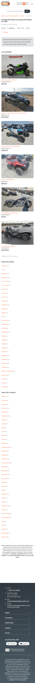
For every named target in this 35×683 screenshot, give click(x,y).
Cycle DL (3, 289)
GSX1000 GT (5, 324)
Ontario (3, 498)
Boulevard (4, 274)
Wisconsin (4, 537)
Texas (3, 521)
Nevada (3, 482)
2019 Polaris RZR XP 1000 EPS (10, 146)
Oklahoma (4, 494)
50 (23, 28)
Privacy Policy (22, 680)
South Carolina (5, 514)
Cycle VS (4, 297)
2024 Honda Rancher (7, 180)
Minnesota (4, 459)
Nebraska (4, 467)
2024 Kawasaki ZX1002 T (9, 80)
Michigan (4, 455)
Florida (3, 420)
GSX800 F (4, 352)
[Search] (27, 11)
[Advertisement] (17, 570)
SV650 (3, 383)
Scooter (3, 379)
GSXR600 (4, 363)
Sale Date (11, 28)
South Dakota (5, 517)
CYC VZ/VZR (5, 285)
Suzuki (22, 16)
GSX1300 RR (4, 332)
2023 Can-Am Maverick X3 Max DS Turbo (13, 113)
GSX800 (3, 348)
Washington (5, 533)
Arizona (3, 404)
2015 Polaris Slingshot (8, 246)
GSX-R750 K (5, 320)
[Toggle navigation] (32, 3)
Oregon (3, 502)
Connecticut (4, 416)
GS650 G (4, 309)
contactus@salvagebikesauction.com (18, 601)
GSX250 (3, 336)
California (4, 408)
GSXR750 (4, 367)
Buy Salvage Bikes (12, 16)
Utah (2, 525)
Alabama (4, 396)
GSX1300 (4, 328)
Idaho (3, 428)
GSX (2, 317)
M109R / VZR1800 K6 (7, 371)
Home (3, 16)
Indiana (3, 435)
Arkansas (4, 400)
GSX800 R (4, 356)
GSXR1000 (4, 360)
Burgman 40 (5, 278)
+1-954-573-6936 (13, 590)
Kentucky (4, 443)
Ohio (2, 490)
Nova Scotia (4, 478)
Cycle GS (4, 293)
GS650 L (3, 313)
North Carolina (5, 463)
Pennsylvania (5, 506)
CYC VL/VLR (5, 281)
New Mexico (4, 475)
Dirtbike (3, 301)
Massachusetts (5, 447)
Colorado (4, 412)
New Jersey (4, 471)
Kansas (3, 439)
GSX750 (3, 344)
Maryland (4, 451)
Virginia (3, 529)
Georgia (3, 424)
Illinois (3, 432)
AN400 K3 (4, 266)
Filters (5, 32)
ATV (2, 270)
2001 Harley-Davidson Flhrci (10, 213)
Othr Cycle (4, 375)
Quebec (3, 510)
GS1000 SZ (4, 305)
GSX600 (3, 340)
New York (4, 486)
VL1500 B (4, 387)
